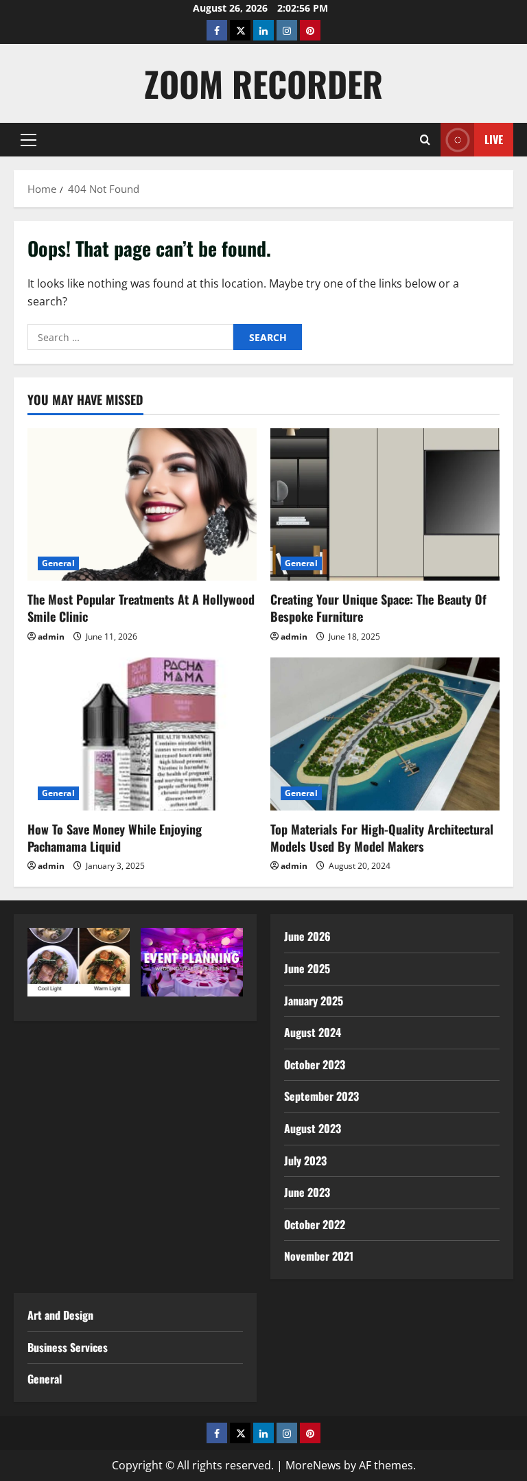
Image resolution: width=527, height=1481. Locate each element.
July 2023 (305, 1160)
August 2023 (312, 1128)
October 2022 (314, 1224)
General (58, 563)
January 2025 (313, 1000)
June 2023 (307, 1192)
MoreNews (313, 1465)
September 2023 (321, 1096)
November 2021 (318, 1256)
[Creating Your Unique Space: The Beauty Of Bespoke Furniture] (385, 504)
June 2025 (307, 968)
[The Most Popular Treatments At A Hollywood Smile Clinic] (142, 504)
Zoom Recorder (263, 83)
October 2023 (314, 1064)
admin (51, 636)
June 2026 (307, 936)
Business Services (67, 1347)
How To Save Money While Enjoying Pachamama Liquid (114, 837)
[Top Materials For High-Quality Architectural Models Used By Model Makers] (385, 734)
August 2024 (312, 1032)
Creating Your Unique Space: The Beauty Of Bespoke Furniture (378, 607)
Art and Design (60, 1315)
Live (493, 139)
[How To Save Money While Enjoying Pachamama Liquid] (142, 734)
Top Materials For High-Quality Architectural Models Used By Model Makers (381, 837)
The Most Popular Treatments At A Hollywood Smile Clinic (141, 607)
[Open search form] (425, 139)
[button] (28, 140)
